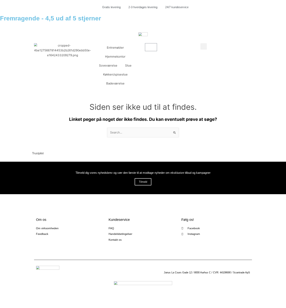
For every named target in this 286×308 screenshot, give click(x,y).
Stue (128, 65)
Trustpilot (38, 153)
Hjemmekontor (115, 56)
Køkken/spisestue (115, 74)
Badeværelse (115, 83)
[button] (203, 46)
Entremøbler (115, 47)
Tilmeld (143, 181)
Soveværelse (108, 65)
